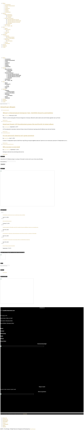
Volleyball (9, 23)
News (4, 3)
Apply (1, 336)
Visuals (4, 44)
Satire (6, 42)
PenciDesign (25, 413)
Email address (3, 161)
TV (8, 30)
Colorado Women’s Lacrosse (13, 22)
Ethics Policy (3, 341)
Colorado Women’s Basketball (14, 20)
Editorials (7, 39)
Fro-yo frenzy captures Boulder (9, 245)
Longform (7, 8)
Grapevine (7, 43)
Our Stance (9, 40)
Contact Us (5, 419)
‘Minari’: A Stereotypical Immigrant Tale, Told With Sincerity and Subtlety (28, 113)
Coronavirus (8, 4)
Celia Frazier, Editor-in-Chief (6, 318)
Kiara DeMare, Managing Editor (7, 323)
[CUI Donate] (27, 205)
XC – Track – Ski (8, 25)
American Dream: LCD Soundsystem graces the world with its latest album (28, 124)
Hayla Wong (6, 138)
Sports (4, 13)
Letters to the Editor (10, 38)
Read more (5, 120)
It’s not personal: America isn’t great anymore (18, 135)
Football (9, 17)
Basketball (9, 15)
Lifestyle (7, 32)
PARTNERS (5, 421)
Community (7, 12)
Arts (4, 27)
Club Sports (7, 24)
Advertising (3, 333)
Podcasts (5, 45)
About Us (5, 418)
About (1, 328)
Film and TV (7, 29)
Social (4, 423)
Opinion (4, 34)
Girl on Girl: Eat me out (7, 221)
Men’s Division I (8, 14)
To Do (4, 47)
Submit (2, 338)
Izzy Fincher (6, 115)
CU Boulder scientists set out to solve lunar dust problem (14, 214)
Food (6, 33)
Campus (7, 10)
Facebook (5, 272)
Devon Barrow (7, 149)
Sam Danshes (7, 126)
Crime (6, 7)
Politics (6, 9)
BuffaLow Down (10, 37)
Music (6, 28)
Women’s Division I (9, 18)
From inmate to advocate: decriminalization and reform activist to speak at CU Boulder (19, 233)
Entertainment (6, 110)
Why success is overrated (11, 147)
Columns (7, 35)
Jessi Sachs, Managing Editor (6, 320)
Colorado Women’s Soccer (13, 19)
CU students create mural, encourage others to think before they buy (16, 239)
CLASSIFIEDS (5, 424)
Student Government (10, 5)
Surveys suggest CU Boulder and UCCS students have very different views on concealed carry (20, 227)
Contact (2, 331)
